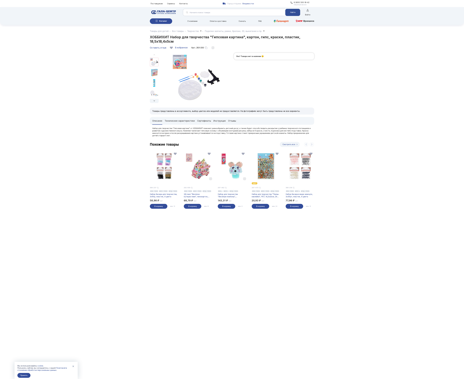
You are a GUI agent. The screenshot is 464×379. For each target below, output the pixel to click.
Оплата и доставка (218, 21)
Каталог (163, 21)
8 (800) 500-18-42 (301, 2)
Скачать (242, 21)
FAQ (260, 21)
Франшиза (308, 21)
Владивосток (248, 3)
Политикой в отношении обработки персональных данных (42, 369)
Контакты (183, 3)
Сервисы (171, 3)
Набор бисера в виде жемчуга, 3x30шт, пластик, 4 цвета (299, 195)
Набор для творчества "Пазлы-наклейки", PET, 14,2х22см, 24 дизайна (265, 195)
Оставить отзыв (158, 48)
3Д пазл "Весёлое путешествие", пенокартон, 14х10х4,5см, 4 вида (196, 195)
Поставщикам (156, 3)
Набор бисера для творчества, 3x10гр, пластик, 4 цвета (163, 195)
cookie (40, 366)
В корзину (158, 206)
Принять (24, 375)
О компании (192, 21)
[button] (154, 101)
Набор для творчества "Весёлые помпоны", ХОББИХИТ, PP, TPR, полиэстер (232, 195)
